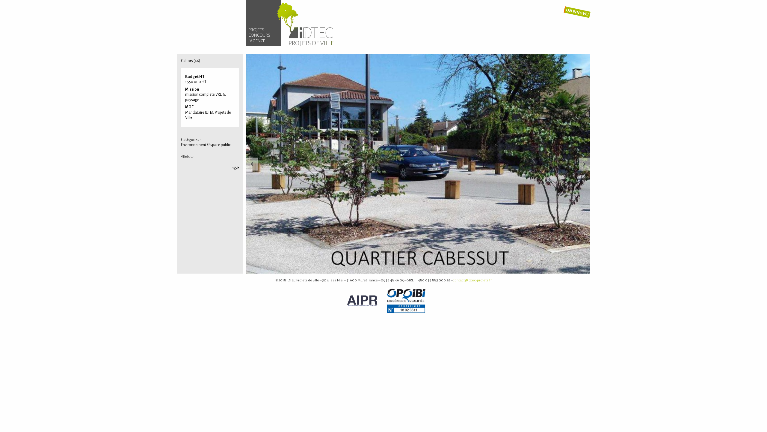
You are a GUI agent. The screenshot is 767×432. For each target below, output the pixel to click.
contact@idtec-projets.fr (472, 280)
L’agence (256, 41)
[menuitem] (263, 30)
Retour (188, 156)
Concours (259, 35)
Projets (256, 30)
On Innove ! (577, 12)
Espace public (220, 145)
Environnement (193, 145)
